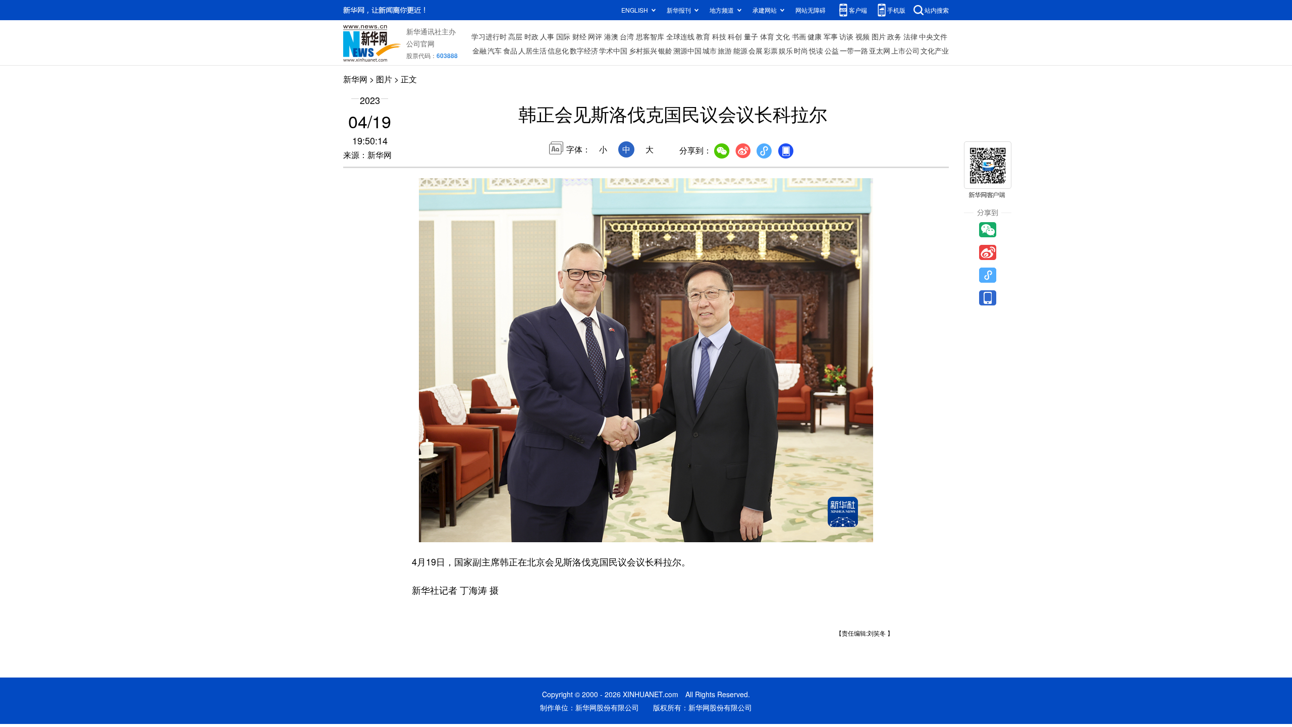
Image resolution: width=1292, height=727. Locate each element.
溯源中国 (687, 50)
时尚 (801, 50)
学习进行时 (489, 36)
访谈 (846, 36)
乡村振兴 (643, 50)
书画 (799, 36)
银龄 (665, 50)
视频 (862, 36)
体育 (767, 36)
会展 (755, 50)
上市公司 (905, 50)
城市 (710, 50)
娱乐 (786, 50)
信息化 (558, 50)
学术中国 (613, 50)
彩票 (771, 50)
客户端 (858, 10)
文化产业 (935, 50)
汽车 (495, 50)
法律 (910, 36)
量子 (751, 36)
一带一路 (854, 50)
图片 (879, 36)
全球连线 (680, 36)
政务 (894, 36)
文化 (783, 36)
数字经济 (584, 50)
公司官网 (420, 43)
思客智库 (650, 36)
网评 (595, 36)
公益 (832, 50)
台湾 (627, 36)
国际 (563, 36)
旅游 (725, 50)
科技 (719, 36)
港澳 (611, 36)
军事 (831, 36)
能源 (740, 50)
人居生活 (532, 50)
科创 (735, 36)
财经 (579, 36)
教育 (703, 36)
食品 (510, 50)
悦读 (816, 50)
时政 (531, 36)
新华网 (355, 79)
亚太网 (879, 50)
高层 (515, 36)
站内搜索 (937, 10)
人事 (547, 36)
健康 (814, 36)
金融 (479, 50)
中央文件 (933, 36)
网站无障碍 (810, 10)
